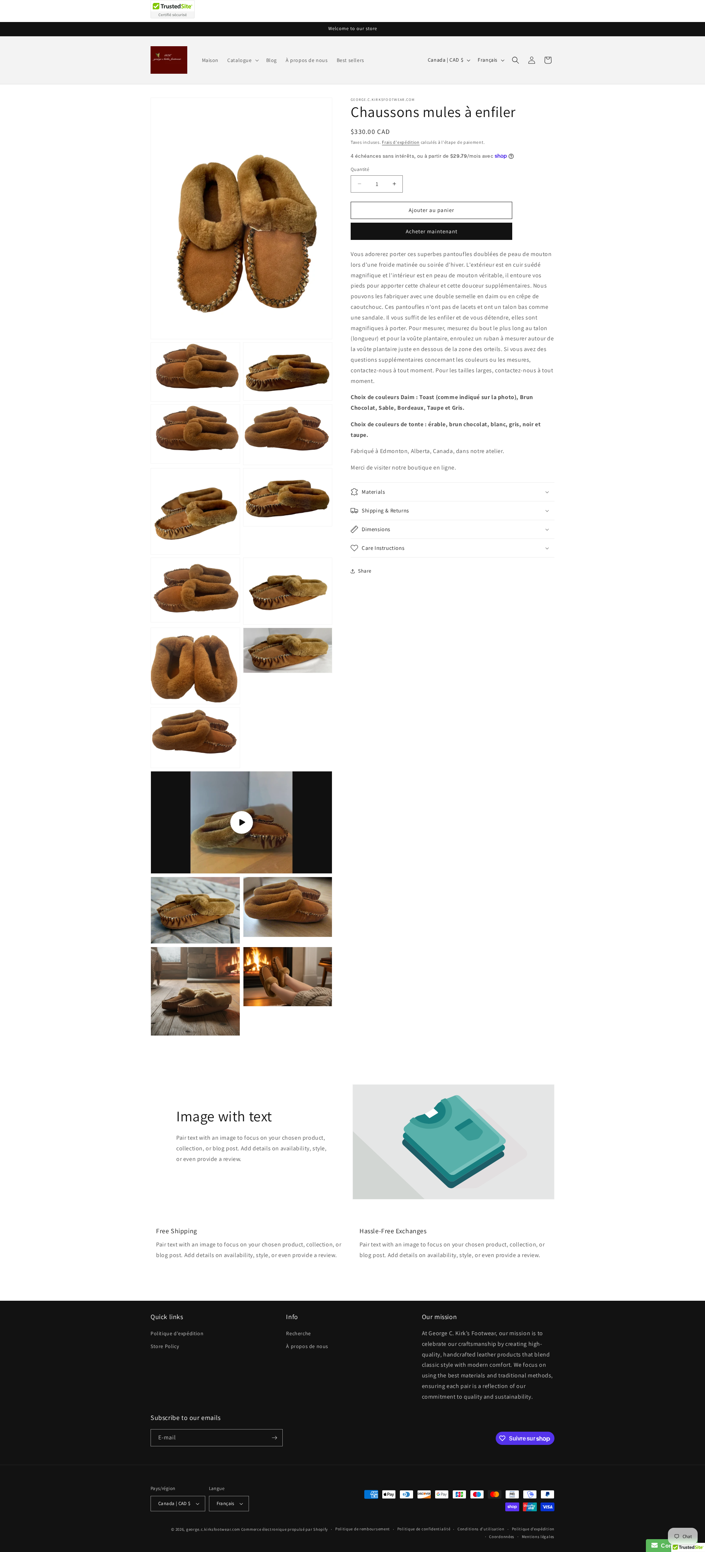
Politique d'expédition (177, 1333)
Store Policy (165, 1346)
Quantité (360, 169)
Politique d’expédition (533, 1528)
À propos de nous (307, 1346)
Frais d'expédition (401, 142)
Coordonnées (501, 1536)
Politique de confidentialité (424, 1528)
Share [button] (365, 570)
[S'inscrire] (274, 1437)
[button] (242, 60)
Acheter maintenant (432, 231)
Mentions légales (538, 1536)
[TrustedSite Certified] (173, 9)
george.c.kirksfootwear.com (213, 1529)
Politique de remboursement (362, 1528)
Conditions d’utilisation (481, 1528)
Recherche (298, 1333)
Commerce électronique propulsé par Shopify (284, 1529)
